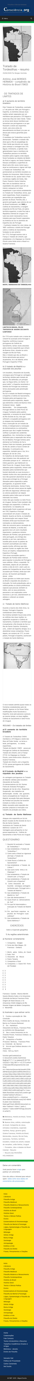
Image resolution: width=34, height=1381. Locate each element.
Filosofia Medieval (10, 1202)
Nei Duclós (7, 1366)
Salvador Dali (8, 1358)
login (19, 1169)
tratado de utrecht (17, 1142)
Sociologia (7, 1240)
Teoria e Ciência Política (12, 1216)
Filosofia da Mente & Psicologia (15, 1224)
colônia (17, 1122)
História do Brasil (19, 1117)
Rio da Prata (23, 1136)
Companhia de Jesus (17, 1125)
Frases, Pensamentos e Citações (16, 1251)
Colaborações (9, 1335)
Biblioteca (8, 1117)
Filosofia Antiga (9, 1199)
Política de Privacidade (12, 1361)
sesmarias (6, 1139)
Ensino (6, 1219)
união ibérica (17, 1144)
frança (12, 1131)
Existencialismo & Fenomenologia (16, 1221)
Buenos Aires (9, 1122)
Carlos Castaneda (10, 1364)
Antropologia (8, 1243)
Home (6, 1333)
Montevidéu (7, 1136)
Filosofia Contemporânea (13, 1208)
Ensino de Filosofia (10, 1352)
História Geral (9, 1213)
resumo (15, 1136)
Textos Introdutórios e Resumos (15, 1341)
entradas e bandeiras (10, 1128)
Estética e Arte (9, 1246)
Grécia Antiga (9, 1235)
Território (14, 1139)
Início (5, 1194)
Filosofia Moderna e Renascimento (16, 1205)
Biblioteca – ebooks (11, 1349)
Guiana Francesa (9, 1133)
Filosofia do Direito (10, 1249)
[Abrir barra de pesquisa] (31, 18)
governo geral (20, 1131)
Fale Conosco (9, 1338)
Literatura (7, 1197)
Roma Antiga (8, 1238)
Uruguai (26, 1144)
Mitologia (7, 1232)
